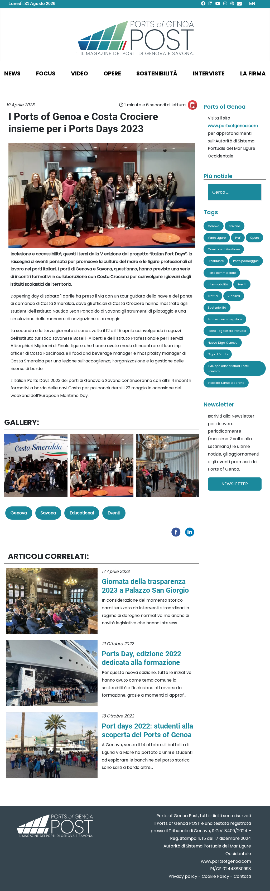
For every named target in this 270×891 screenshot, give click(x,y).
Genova (19, 513)
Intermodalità (218, 284)
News (12, 73)
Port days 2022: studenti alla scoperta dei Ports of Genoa (147, 730)
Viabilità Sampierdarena (226, 383)
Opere (254, 238)
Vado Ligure (217, 238)
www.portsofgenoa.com (233, 126)
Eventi (114, 513)
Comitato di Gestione (224, 249)
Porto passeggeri (246, 261)
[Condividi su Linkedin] (191, 532)
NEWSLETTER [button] (234, 484)
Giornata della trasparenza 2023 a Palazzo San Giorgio (145, 585)
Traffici (213, 296)
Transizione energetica (225, 319)
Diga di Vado (218, 354)
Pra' (237, 238)
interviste (209, 73)
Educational (82, 513)
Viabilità (234, 296)
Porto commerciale (222, 273)
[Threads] (232, 3)
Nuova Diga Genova (223, 343)
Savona (48, 513)
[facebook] (203, 3)
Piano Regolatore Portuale (227, 331)
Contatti (242, 876)
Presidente (216, 261)
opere (112, 73)
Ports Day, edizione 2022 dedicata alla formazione (141, 658)
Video (79, 73)
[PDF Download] (192, 105)
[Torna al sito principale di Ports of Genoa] (54, 826)
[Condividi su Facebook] (177, 532)
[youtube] (217, 3)
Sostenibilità (217, 307)
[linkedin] (210, 3)
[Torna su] (261, 880)
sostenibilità (156, 73)
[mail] (239, 3)
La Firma (253, 73)
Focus (45, 73)
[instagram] (225, 3)
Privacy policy (182, 876)
